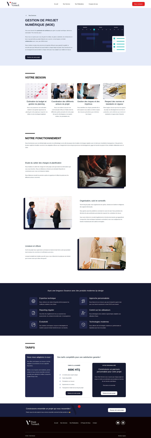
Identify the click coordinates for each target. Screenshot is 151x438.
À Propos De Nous (85, 423)
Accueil (56, 4)
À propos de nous (93, 4)
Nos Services (66, 4)
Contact (95, 423)
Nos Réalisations (79, 4)
